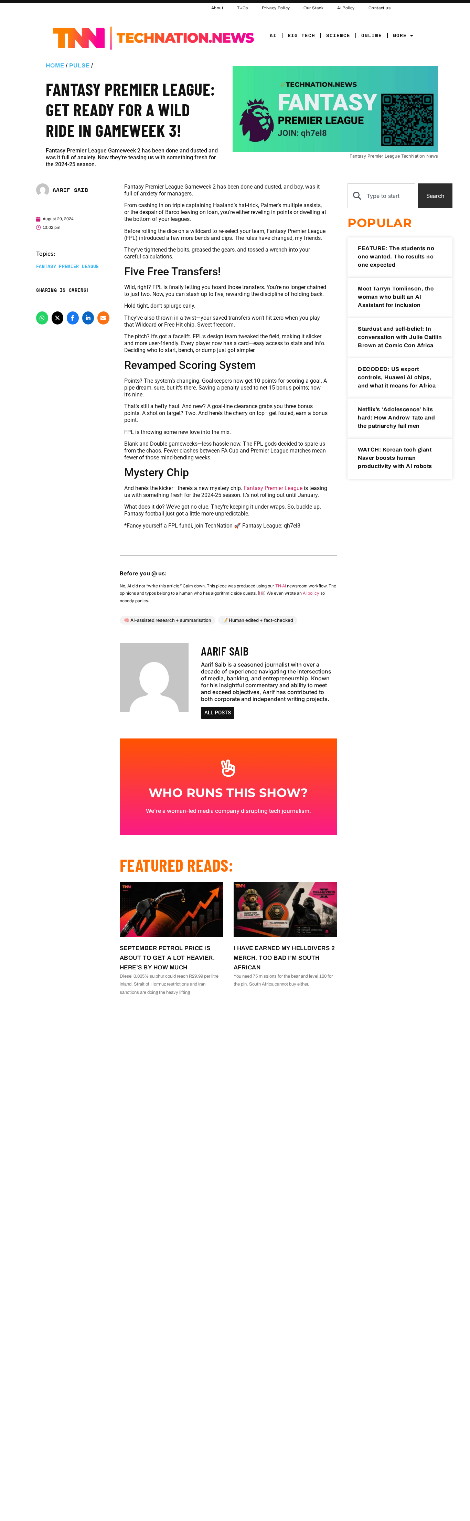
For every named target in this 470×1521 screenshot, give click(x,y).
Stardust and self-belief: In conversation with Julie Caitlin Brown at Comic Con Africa (400, 337)
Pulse (79, 65)
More (400, 35)
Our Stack (313, 8)
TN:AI (280, 585)
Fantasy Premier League (67, 266)
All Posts (217, 713)
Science (338, 35)
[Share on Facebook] (73, 317)
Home (55, 65)
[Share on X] (58, 317)
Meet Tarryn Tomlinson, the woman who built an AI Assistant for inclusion (396, 297)
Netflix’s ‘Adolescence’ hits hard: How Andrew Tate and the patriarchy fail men (396, 417)
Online (371, 35)
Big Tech (301, 35)
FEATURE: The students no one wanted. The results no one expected (396, 256)
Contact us (379, 8)
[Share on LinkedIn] (88, 317)
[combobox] (381, 195)
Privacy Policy (276, 8)
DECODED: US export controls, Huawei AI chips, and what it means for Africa (397, 377)
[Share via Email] (103, 317)
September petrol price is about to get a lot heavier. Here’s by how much (167, 958)
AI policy (311, 593)
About (217, 8)
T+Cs (242, 8)
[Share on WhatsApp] (42, 317)
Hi (261, 593)
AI (273, 35)
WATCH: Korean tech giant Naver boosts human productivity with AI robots (395, 458)
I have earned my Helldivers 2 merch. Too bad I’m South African (284, 958)
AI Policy (346, 8)
